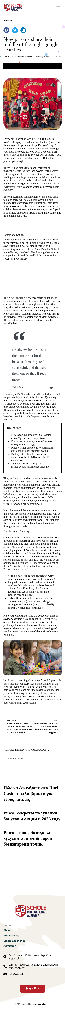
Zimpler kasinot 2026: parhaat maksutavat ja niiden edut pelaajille (30, 465)
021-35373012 (33, 964)
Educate (8, 20)
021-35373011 (17, 964)
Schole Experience (14, 940)
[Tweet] (51, 387)
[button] (58, 7)
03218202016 (51, 964)
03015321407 (17, 968)
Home (7, 925)
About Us (9, 930)
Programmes (11, 935)
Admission (9, 946)
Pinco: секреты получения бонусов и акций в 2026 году (31, 443)
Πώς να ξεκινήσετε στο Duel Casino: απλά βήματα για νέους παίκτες (31, 436)
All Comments (15, 758)
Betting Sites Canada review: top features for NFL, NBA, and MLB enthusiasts (30, 457)
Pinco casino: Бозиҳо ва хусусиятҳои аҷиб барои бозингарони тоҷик (32, 449)
